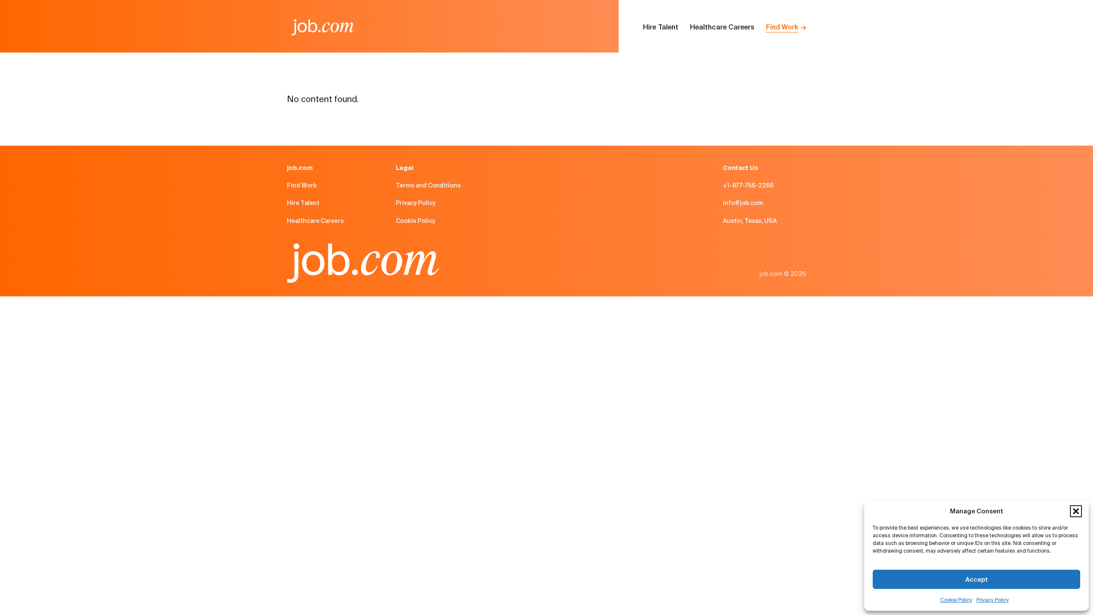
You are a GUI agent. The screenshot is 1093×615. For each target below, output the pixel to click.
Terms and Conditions (428, 185)
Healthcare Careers (722, 27)
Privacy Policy (992, 600)
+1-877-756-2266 (748, 185)
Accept (976, 579)
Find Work (782, 27)
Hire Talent (660, 27)
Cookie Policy (956, 600)
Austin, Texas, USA (750, 220)
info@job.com (743, 202)
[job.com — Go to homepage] (323, 27)
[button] (1076, 511)
